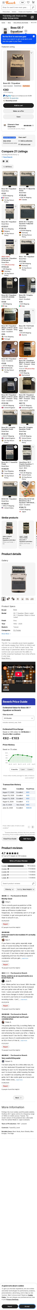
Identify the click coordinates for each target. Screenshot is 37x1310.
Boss (15, 610)
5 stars (4, 866)
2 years (30, 769)
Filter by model (8, 714)
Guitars (14, 12)
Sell (22, 2)
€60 (27, 795)
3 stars (4, 872)
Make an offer (18, 111)
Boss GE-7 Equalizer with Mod (9, 539)
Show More (5, 634)
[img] (27, 125)
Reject (10, 1306)
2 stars (4, 875)
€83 (27, 805)
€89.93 (29, 808)
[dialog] (18, 1296)
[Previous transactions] (28, 827)
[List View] (7, 161)
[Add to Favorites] (26, 31)
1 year (23, 769)
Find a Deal (6, 12)
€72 (27, 802)
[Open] (32, 718)
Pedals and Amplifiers (25, 12)
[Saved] (28, 2)
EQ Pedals (17, 630)
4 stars (4, 869)
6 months (14, 769)
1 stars (4, 878)
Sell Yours (27, 839)
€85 (27, 792)
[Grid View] (3, 161)
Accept (27, 1306)
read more (25, 958)
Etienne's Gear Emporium (13, 126)
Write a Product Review (18, 861)
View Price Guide (9, 839)
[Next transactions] (32, 827)
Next (17, 1098)
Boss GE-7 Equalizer (11, 83)
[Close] (34, 36)
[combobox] (16, 718)
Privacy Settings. (12, 1299)
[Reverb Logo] (10, 2)
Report (5, 924)
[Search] (33, 7)
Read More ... (6, 658)
